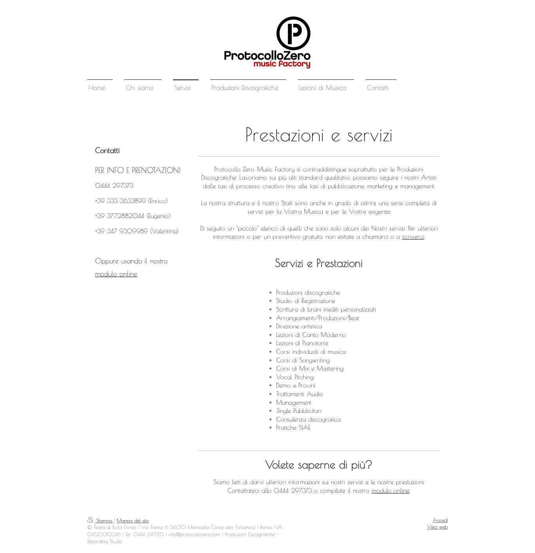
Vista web (437, 527)
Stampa (104, 521)
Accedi (440, 520)
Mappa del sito (133, 521)
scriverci (413, 236)
